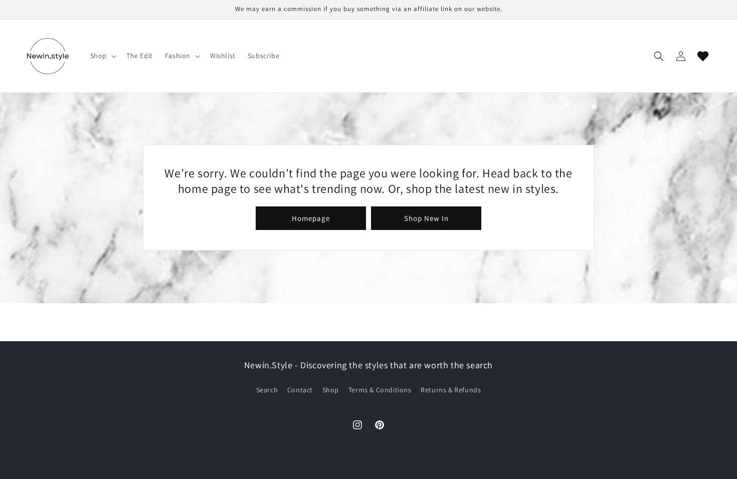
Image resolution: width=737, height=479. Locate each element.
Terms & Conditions (380, 389)
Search (267, 389)
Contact (300, 389)
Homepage (311, 218)
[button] (102, 55)
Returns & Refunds (451, 389)
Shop (330, 389)
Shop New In (426, 218)
